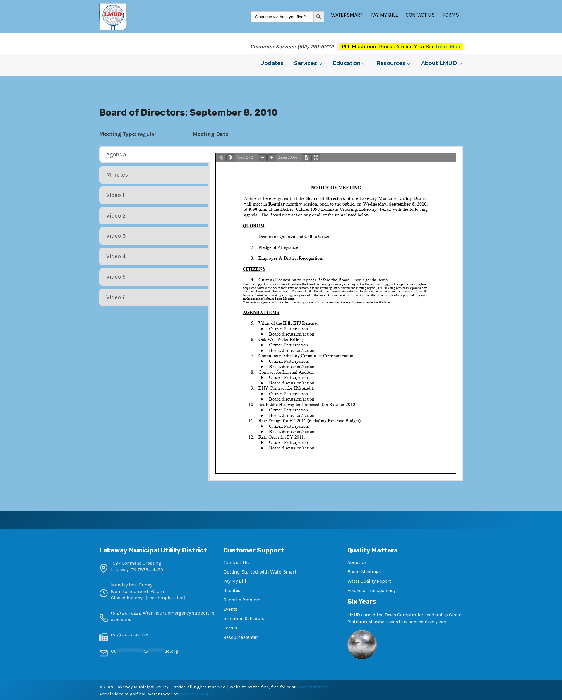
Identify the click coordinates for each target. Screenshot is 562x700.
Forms (451, 15)
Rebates (231, 590)
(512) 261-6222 (126, 613)
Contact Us (420, 15)
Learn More (449, 46)
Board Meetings (364, 571)
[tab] (154, 154)
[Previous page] (221, 157)
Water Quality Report (369, 581)
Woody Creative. (313, 686)
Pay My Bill (384, 15)
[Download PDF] (306, 157)
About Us (357, 562)
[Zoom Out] (262, 157)
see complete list (165, 597)
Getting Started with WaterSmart (260, 572)
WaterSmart (347, 15)
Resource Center (240, 637)
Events (230, 609)
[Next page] (230, 157)
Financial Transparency (371, 590)
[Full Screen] (315, 157)
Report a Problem (242, 600)
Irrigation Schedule (243, 618)
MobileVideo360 (195, 693)
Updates (272, 63)
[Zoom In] (271, 157)
